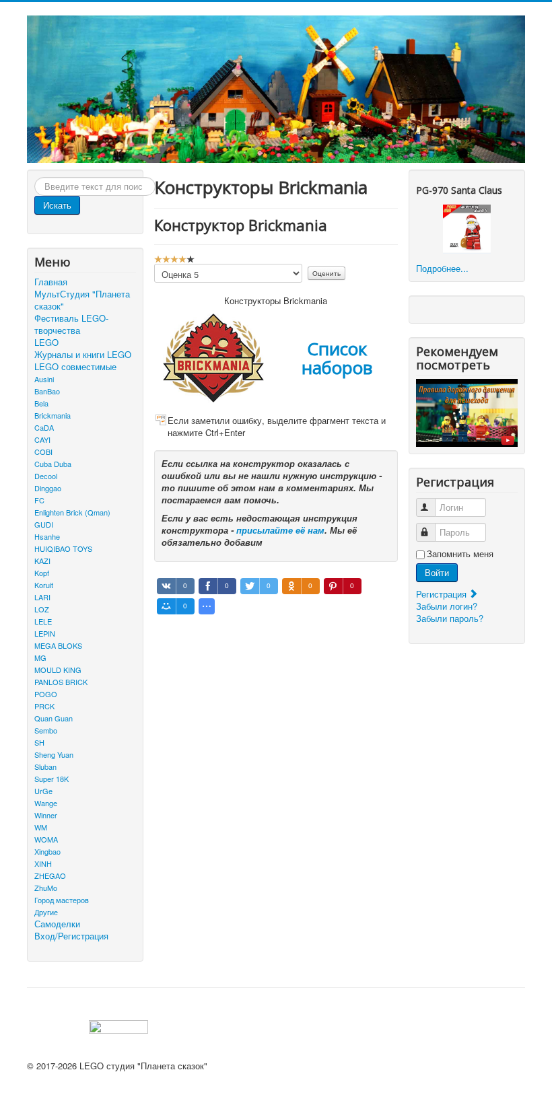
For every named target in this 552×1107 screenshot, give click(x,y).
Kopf (41, 572)
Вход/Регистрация (71, 936)
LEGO (46, 342)
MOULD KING (57, 669)
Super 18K (51, 778)
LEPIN (44, 633)
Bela (41, 403)
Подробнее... (442, 268)
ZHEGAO (50, 875)
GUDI (43, 524)
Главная (50, 282)
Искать (57, 205)
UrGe (43, 790)
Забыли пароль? (449, 618)
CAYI (42, 439)
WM (40, 827)
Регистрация (442, 593)
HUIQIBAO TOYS (63, 548)
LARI (42, 597)
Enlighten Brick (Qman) (72, 512)
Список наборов (337, 358)
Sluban (45, 766)
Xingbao (47, 851)
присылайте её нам (280, 530)
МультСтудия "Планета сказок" (82, 300)
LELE (43, 621)
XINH (43, 863)
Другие (46, 911)
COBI (43, 451)
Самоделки (57, 924)
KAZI (42, 560)
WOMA (46, 839)
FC (39, 500)
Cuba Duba (52, 463)
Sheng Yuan (53, 754)
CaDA (44, 427)
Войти (437, 572)
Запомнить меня (460, 554)
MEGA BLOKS (58, 645)
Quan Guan (53, 718)
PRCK (44, 706)
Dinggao (47, 488)
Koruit (43, 584)
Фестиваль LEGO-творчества (71, 324)
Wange (45, 802)
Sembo (45, 730)
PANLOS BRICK (61, 681)
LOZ (41, 609)
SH (39, 742)
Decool (45, 475)
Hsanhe (47, 536)
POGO (45, 693)
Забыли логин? (446, 606)
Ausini (44, 378)
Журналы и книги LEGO (82, 355)
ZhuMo (45, 887)
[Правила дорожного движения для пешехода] (467, 411)
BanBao (47, 391)
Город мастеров (61, 899)
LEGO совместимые (75, 367)
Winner (45, 815)
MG (40, 657)
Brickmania (52, 415)
